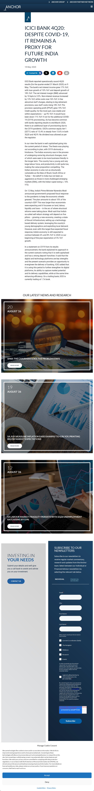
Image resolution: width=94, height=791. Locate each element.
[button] (46, 73)
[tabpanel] (70, 657)
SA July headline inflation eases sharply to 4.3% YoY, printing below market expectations (43, 437)
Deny (47, 782)
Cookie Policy (41, 788)
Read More (14, 365)
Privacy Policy (51, 788)
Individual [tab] (59, 579)
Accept (47, 775)
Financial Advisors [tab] (74, 580)
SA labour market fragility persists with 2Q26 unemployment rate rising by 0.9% (44, 518)
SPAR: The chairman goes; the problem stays (33, 358)
